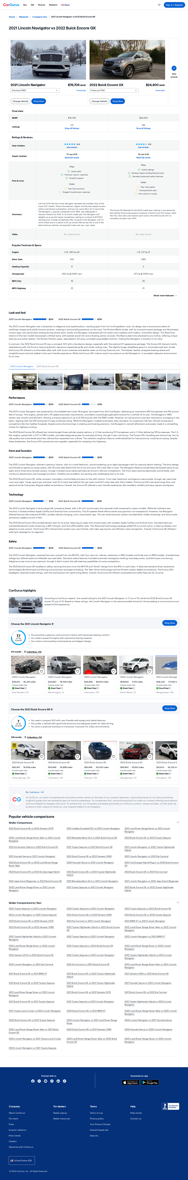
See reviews (72, 147)
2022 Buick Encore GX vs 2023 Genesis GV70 (31, 828)
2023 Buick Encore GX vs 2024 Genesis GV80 (89, 914)
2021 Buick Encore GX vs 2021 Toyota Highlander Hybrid (91, 984)
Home (12, 16)
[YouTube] (45, 1082)
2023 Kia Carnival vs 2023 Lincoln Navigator (89, 921)
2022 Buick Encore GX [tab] (48, 366)
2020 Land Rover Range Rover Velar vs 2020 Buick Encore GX (92, 1040)
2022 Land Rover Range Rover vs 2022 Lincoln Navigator (32, 947)
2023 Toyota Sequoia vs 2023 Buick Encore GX (148, 908)
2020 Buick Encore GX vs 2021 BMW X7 (86, 1010)
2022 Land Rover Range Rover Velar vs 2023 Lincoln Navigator (151, 966)
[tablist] (94, 366)
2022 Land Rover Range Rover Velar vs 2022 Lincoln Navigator (151, 928)
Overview (81, 90)
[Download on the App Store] (130, 1083)
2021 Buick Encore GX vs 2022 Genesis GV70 (89, 992)
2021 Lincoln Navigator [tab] (21, 366)
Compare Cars (39, 16)
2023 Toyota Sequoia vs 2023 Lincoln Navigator (33, 908)
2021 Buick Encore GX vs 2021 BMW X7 (28, 973)
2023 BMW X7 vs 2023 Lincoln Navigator (145, 921)
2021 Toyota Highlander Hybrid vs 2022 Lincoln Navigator (148, 1003)
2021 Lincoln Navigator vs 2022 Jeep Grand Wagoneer (152, 881)
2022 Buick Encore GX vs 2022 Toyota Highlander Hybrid (149, 889)
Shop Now (38, 101)
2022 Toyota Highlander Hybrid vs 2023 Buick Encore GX (93, 928)
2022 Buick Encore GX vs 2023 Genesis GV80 (89, 856)
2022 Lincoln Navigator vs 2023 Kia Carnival (31, 964)
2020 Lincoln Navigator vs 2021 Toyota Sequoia (32, 1048)
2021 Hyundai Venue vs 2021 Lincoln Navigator (32, 856)
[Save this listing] (41, 671)
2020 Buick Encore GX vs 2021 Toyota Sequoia (32, 1020)
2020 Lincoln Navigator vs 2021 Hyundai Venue (148, 1020)
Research (23, 16)
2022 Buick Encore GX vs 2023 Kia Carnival (146, 871)
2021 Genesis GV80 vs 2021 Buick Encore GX (147, 973)
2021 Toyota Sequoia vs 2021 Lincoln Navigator (90, 887)
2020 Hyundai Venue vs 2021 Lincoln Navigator (90, 862)
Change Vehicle (20, 101)
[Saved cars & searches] (159, 5)
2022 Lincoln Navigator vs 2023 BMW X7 (145, 936)
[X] (39, 1082)
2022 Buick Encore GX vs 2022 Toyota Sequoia (148, 837)
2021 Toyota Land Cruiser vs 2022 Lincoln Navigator (35, 1010)
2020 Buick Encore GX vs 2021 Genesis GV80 (89, 1029)
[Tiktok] (64, 1082)
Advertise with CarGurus (21, 1147)
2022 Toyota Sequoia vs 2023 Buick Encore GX (90, 945)
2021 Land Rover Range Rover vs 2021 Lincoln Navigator (147, 830)
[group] (24, 382)
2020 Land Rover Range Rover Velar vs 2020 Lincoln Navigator (151, 1012)
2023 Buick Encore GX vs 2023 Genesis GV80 (31, 927)
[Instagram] (51, 1082)
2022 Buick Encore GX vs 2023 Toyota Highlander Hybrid (91, 873)
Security (94, 1135)
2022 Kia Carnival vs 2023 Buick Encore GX (88, 964)
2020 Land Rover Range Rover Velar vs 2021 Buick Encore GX (34, 1031)
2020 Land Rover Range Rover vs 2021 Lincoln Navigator (32, 889)
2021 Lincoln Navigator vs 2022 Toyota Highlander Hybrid (150, 848)
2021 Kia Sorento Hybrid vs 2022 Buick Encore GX (33, 847)
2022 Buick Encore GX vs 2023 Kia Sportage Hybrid (34, 871)
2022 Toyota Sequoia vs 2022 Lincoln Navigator (90, 955)
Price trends (15, 1135)
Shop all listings (72, 128)
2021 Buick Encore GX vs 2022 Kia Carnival (146, 992)
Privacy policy (97, 1118)
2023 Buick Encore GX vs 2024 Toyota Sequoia (148, 914)
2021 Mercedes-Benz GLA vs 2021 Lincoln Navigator (92, 881)
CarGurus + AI (36, 792)
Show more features (164, 295)
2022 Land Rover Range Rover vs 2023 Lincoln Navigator (148, 947)
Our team (13, 1118)
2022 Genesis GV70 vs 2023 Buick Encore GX (31, 955)
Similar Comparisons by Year (25, 902)
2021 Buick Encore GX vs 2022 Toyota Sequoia (32, 983)
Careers (13, 1141)
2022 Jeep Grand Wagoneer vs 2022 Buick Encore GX (35, 881)
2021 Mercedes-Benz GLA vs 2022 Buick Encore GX (92, 837)
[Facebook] (32, 1082)
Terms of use (96, 1113)
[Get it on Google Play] (150, 1083)
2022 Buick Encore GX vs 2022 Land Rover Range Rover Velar (33, 864)
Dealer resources (61, 1118)
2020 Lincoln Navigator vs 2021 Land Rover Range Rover (92, 1021)
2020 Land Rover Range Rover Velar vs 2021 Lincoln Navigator (35, 839)
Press (11, 1124)
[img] (26, 688)
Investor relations (17, 1130)
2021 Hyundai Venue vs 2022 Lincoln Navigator (148, 983)
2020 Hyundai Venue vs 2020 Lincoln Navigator (148, 1029)
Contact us (135, 1118)
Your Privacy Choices (100, 1124)
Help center (136, 1113)
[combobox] (22, 1160)
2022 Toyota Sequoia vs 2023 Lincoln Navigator (91, 936)
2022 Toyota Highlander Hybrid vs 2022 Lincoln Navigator (148, 956)
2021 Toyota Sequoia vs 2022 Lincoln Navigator (90, 1001)
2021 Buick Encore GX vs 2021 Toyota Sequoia (31, 1001)
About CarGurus (17, 1113)
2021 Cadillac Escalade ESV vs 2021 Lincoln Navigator (93, 828)
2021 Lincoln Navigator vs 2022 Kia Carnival (146, 856)
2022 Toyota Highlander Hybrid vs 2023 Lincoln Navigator (32, 938)
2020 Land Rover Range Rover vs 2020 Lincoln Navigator (148, 1040)
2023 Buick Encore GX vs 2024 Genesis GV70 (31, 921)
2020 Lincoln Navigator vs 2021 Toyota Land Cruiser (35, 1038)
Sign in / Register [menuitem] (174, 5)
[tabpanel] (94, 383)
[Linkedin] (58, 1082)
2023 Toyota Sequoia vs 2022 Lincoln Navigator (91, 908)
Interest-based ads (99, 1130)
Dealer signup (60, 1113)
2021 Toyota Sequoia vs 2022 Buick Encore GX (90, 847)
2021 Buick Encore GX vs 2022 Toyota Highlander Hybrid (91, 975)
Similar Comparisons (20, 822)
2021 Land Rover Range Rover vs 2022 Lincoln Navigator (32, 993)
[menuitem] (25, 5)
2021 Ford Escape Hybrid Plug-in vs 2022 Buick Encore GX (151, 864)
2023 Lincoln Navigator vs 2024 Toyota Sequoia (33, 914)
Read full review (72, 157)
